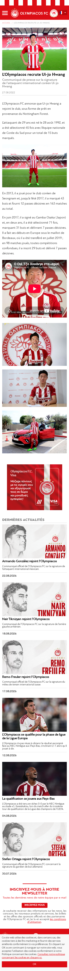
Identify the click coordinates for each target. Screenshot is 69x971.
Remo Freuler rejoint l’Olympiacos (25, 677)
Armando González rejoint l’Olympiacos (29, 561)
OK (34, 964)
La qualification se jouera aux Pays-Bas (28, 799)
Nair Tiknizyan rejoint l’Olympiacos (26, 619)
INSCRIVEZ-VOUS (34, 905)
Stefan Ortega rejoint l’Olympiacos (26, 859)
